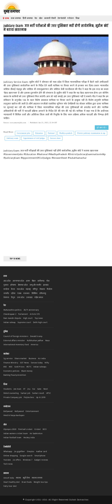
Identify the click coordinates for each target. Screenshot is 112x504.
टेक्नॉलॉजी (62, 18)
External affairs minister (14, 340)
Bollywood (8, 411)
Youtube (7, 460)
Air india (42, 358)
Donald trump (36, 336)
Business (32, 358)
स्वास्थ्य (18, 478)
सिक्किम (34, 293)
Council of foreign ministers (16, 336)
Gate (39, 389)
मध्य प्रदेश (20, 289)
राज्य (6, 18)
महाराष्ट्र (28, 289)
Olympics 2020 (10, 429)
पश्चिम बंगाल (38, 297)
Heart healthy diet (12, 482)
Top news (39, 318)
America (34, 344)
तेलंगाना (6, 297)
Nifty (47, 362)
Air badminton (36, 433)
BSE (5, 366)
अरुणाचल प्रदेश (18, 281)
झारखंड (46, 285)
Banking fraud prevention (15, 375)
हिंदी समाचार (28, 18)
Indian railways (39, 366)
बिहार (34, 281)
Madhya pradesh (65, 133)
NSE (11, 366)
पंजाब (19, 293)
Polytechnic (29, 397)
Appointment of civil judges (34, 138)
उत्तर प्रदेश (20, 297)
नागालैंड (6, 293)
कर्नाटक (6, 289)
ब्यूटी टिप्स (26, 478)
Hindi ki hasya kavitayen (14, 415)
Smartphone (40, 455)
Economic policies (11, 371)
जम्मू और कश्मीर (35, 285)
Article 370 (35, 314)
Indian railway (10, 322)
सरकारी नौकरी (50, 18)
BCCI (45, 429)
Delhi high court (40, 322)
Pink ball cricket (25, 429)
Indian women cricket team (16, 433)
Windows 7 (27, 460)
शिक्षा (77, 18)
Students (8, 389)
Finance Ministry (11, 362)
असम (28, 281)
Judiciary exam (12, 138)
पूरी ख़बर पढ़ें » (102, 127)
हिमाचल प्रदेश (23, 285)
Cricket (37, 429)
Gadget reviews (41, 460)
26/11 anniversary (31, 310)
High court (28, 318)
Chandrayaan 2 (10, 314)
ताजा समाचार (16, 18)
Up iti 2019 (41, 397)
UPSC (48, 393)
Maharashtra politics (13, 310)
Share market (21, 358)
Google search (26, 455)
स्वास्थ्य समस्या (37, 478)
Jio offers (17, 460)
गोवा (47, 281)
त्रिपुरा (13, 297)
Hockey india (29, 437)
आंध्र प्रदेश (7, 281)
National (51, 133)
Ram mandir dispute (12, 318)
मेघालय (42, 289)
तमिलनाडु (42, 293)
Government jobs (23, 133)
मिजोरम (49, 289)
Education (39, 133)
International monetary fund (16, 344)
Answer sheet (55, 138)
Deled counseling (11, 393)
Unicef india (9, 478)
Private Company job (13, 397)
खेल (40, 18)
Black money (27, 371)
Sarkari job (25, 393)
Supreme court (24, 322)
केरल (13, 289)
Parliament (23, 314)
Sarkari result (38, 393)
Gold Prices (19, 366)
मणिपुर (35, 289)
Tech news (8, 464)
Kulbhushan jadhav (35, 340)
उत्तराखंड (29, 297)
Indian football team (12, 437)
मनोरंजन (70, 18)
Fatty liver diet (10, 486)
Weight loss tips (41, 482)
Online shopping (11, 455)
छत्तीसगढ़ (41, 281)
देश (36, 18)
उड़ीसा (13, 293)
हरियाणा (13, 285)
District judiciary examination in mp (91, 133)
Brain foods (27, 482)
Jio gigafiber (19, 451)
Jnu (28, 389)
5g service (8, 358)
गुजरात (6, 285)
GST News (24, 362)
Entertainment (32, 411)
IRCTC (28, 366)
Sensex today (37, 362)
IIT (24, 389)
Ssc (33, 389)
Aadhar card (41, 451)
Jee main (17, 389)
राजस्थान (26, 293)
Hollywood (19, 411)
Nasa (47, 340)
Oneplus (30, 451)
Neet (45, 389)
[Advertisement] (15, 209)
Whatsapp (8, 451)
